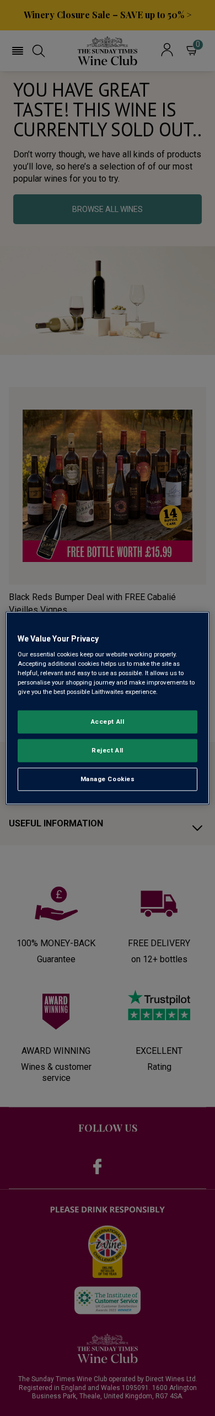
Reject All (107, 750)
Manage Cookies (107, 779)
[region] (108, 708)
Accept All (108, 721)
